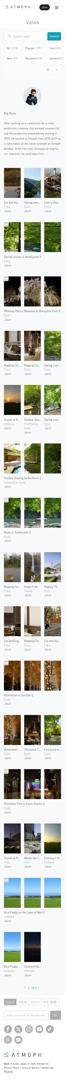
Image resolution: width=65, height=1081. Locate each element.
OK (56, 1015)
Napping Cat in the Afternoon (32, 641)
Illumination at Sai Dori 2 (18, 695)
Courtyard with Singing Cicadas (52, 749)
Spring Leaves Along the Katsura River (52, 419)
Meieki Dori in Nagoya (32, 858)
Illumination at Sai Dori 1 (12, 749)
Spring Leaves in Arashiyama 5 (22, 257)
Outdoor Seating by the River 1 (32, 419)
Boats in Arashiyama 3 (17, 532)
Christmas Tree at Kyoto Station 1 (32, 749)
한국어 (35, 1002)
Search (54, 36)
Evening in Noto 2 (52, 858)
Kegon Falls (31, 586)
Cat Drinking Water (12, 641)
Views (32, 22)
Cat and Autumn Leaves (52, 641)
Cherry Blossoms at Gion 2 (52, 202)
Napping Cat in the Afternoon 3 (12, 365)
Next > (35, 987)
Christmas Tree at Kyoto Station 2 (24, 803)
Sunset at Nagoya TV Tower (12, 858)
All (47, 69)
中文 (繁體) (50, 1002)
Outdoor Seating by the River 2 (22, 478)
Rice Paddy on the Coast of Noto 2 (24, 912)
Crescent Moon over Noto (32, 966)
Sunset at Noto (12, 419)
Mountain (34, 58)
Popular (33, 48)
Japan (7, 211)
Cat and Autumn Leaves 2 (12, 202)
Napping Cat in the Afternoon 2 (12, 586)
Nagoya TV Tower (52, 586)
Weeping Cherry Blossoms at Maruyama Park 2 (32, 311)
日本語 (22, 1002)
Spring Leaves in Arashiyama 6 (32, 202)
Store (44, 7)
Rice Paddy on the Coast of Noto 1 (12, 966)
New (12, 58)
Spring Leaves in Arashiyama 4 (52, 365)
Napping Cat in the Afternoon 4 (32, 365)
